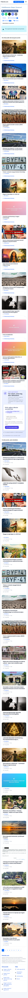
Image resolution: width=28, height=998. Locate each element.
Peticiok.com (4, 1)
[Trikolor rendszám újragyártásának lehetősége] (14, 167)
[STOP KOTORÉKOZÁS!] (14, 330)
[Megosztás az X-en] (9, 14)
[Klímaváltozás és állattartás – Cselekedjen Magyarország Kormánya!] (14, 51)
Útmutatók (5, 967)
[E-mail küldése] (12, 14)
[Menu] (26, 2)
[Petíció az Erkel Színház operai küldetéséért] (14, 74)
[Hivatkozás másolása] (16, 14)
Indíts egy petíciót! (19, 1)
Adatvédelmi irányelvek (8, 23)
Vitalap (16, 20)
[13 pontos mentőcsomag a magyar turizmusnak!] (14, 212)
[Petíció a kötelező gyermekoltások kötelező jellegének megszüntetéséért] (14, 236)
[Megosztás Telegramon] (2, 14)
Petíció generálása (12, 427)
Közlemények (13, 18)
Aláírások (7, 20)
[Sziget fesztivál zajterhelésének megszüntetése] (14, 260)
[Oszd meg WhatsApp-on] (6, 14)
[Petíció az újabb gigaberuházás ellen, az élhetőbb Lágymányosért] (14, 353)
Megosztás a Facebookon (10, 11)
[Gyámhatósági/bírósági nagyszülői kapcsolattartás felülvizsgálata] (14, 307)
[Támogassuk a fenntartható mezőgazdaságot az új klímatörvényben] (14, 283)
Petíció (4, 18)
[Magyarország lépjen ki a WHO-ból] (14, 189)
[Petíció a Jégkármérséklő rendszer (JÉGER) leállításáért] (14, 121)
